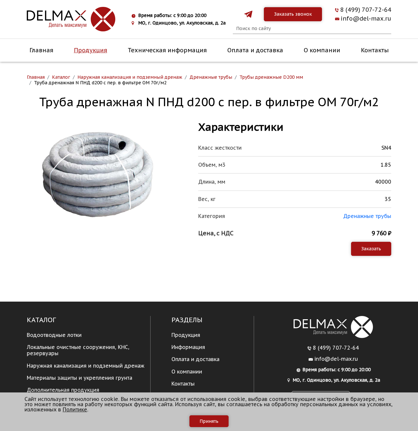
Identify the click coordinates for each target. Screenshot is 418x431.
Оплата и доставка (255, 50)
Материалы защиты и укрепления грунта (79, 377)
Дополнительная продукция (63, 390)
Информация (188, 347)
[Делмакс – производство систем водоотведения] (71, 19)
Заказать (371, 249)
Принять (209, 421)
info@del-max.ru (366, 18)
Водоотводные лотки (54, 335)
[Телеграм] (248, 14)
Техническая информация (167, 50)
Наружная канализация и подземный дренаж (85, 365)
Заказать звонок (293, 14)
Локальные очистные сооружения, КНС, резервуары (78, 350)
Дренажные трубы (367, 216)
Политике (75, 409)
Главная (41, 50)
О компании (322, 50)
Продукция (90, 50)
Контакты (375, 50)
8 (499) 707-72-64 (365, 9)
